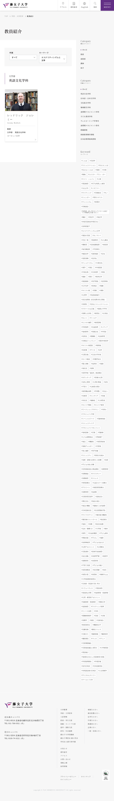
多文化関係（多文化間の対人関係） (94, 299)
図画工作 (102, 602)
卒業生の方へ (93, 720)
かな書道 (105, 240)
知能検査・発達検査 (89, 602)
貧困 (98, 170)
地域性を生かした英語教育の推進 (93, 657)
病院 (92, 620)
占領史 (105, 313)
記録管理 (102, 336)
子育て (84, 386)
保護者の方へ (93, 724)
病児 (104, 570)
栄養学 (84, 620)
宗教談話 (85, 206)
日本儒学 (95, 272)
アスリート (86, 487)
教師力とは (104, 574)
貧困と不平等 (102, 309)
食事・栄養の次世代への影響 (91, 460)
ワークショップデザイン (90, 409)
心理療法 (101, 547)
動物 (84, 174)
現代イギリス (97, 197)
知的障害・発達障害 (101, 593)
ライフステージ (87, 515)
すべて (84, 50)
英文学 (91, 217)
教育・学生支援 (66, 720)
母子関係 (95, 281)
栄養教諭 (85, 474)
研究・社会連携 (66, 731)
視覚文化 (95, 332)
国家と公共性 (86, 313)
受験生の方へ (93, 709)
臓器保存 (105, 634)
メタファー (96, 188)
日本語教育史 (97, 666)
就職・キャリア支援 (68, 724)
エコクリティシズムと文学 (91, 231)
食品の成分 (96, 501)
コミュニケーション (89, 165)
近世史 (84, 336)
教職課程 (84, 130)
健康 (101, 538)
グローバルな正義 (88, 309)
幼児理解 (96, 570)
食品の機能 (86, 506)
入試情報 (63, 717)
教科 (106, 528)
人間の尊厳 (97, 382)
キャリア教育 (99, 405)
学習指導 (85, 327)
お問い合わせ (65, 759)
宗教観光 (98, 193)
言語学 (92, 161)
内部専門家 (96, 556)
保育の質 (85, 574)
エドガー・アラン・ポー (97, 174)
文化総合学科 (86, 103)
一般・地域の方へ (94, 731)
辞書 (95, 290)
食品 (84, 441)
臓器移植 (95, 634)
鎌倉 (84, 277)
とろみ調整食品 (87, 437)
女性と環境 (86, 382)
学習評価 (98, 661)
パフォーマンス (87, 588)
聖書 (101, 286)
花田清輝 (85, 258)
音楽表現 (99, 588)
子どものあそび (98, 542)
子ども (94, 538)
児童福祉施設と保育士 (89, 648)
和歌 (103, 272)
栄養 (92, 368)
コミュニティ (86, 455)
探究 (84, 533)
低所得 (94, 364)
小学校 (98, 528)
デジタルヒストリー (89, 675)
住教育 (84, 396)
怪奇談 (94, 286)
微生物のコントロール (89, 519)
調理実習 (105, 469)
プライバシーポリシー (68, 776)
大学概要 (63, 709)
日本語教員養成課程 (88, 139)
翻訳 (84, 217)
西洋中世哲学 (103, 341)
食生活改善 (99, 524)
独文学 (99, 217)
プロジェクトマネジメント (91, 428)
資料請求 (63, 752)
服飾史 (92, 400)
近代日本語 (86, 666)
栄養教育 (85, 478)
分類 (103, 616)
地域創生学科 (86, 107)
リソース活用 (86, 611)
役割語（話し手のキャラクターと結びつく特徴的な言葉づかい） (94, 211)
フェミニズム (86, 202)
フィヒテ (93, 318)
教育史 (97, 313)
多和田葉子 (86, 226)
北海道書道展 (95, 244)
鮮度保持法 (86, 625)
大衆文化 (99, 263)
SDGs (104, 409)
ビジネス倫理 (86, 322)
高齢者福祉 (101, 419)
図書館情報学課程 (87, 134)
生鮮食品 (100, 620)
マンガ (94, 638)
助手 (82, 68)
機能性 (91, 441)
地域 (84, 524)
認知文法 (99, 496)
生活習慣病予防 (100, 510)
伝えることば (103, 165)
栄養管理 (85, 492)
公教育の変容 (95, 386)
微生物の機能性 (101, 515)
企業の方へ (92, 727)
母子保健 (95, 451)
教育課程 (98, 322)
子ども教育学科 (86, 116)
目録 (96, 616)
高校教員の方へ (94, 713)
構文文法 (85, 501)
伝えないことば (87, 170)
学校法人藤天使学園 (68, 742)
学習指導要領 (86, 661)
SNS (96, 611)
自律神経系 (86, 542)
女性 (106, 382)
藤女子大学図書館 (67, 734)
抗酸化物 (85, 629)
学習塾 (97, 391)
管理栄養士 (86, 483)
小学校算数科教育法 (89, 579)
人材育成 (102, 400)
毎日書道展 (86, 249)
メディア (105, 327)
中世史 (104, 332)
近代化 (94, 258)
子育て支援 (86, 565)
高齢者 (101, 432)
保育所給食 (101, 441)
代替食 (98, 446)
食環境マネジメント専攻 (90, 125)
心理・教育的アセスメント (91, 597)
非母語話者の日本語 (89, 671)
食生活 (84, 368)
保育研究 (95, 561)
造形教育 (85, 606)
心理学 (84, 295)
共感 (104, 170)
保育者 (94, 574)
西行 (90, 277)
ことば (84, 161)
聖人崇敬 (85, 364)
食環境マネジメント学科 (90, 112)
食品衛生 (104, 519)
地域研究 (85, 332)
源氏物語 (95, 254)
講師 (82, 63)
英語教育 (85, 183)
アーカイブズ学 (87, 680)
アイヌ (92, 350)
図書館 (92, 336)
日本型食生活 (86, 510)
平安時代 (96, 249)
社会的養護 (93, 533)
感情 (101, 290)
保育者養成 (86, 570)
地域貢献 (85, 432)
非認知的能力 (95, 295)
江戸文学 (85, 286)
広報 (93, 432)
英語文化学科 (86, 94)
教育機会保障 (86, 391)
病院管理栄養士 (98, 487)
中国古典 (85, 272)
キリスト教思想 (87, 345)
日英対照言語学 (87, 496)
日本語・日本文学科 (88, 98)
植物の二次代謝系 (99, 506)
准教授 (83, 59)
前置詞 (97, 202)
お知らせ (63, 748)
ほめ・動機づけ (87, 528)
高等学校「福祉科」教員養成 (91, 373)
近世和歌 (105, 281)
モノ (106, 193)
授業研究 (85, 561)
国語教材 (85, 281)
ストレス (95, 478)
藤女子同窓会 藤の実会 (69, 738)
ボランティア (86, 377)
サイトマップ (86, 776)
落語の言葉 (86, 235)
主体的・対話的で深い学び (91, 583)
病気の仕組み (99, 455)
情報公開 (63, 763)
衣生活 (84, 400)
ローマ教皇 (86, 359)
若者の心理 (98, 377)
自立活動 (85, 556)
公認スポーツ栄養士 (100, 483)
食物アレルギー (87, 446)
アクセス (63, 756)
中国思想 (99, 267)
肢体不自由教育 (97, 551)
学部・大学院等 (17, 16)
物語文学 (85, 254)
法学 (100, 350)
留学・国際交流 (66, 727)
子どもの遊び (97, 565)
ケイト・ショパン (88, 179)
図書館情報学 (86, 616)
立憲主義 (85, 354)
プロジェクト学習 (88, 414)
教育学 (105, 556)
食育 (106, 460)
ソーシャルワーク (88, 419)
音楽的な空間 (86, 593)
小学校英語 (104, 648)
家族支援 (85, 538)
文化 (103, 254)
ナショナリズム (87, 263)
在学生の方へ (93, 717)
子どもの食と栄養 (88, 464)
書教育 (84, 244)
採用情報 (63, 766)
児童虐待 (85, 551)
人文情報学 (103, 671)
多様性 (84, 304)
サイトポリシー (65, 779)
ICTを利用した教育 (98, 183)
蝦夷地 (98, 345)
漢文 (90, 267)
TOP (6, 16)
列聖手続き (97, 359)
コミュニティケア (88, 423)
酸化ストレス (96, 629)
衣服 (103, 396)
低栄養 (94, 492)
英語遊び (85, 652)
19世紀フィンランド (89, 341)
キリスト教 (86, 290)
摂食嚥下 (99, 437)
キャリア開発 (86, 405)
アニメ (102, 638)
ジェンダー (86, 197)
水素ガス (85, 634)
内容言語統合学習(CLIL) (90, 222)
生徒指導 (95, 327)
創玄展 (105, 244)
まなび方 (85, 188)
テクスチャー (96, 474)
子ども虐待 (104, 533)
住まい (105, 391)
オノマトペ (97, 235)
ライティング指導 (98, 606)
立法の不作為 (96, 354)
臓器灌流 (85, 638)
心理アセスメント (88, 547)
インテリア (94, 396)
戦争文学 (99, 277)
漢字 (84, 267)
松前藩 (84, 350)
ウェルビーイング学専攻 (90, 121)
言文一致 (85, 240)
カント (84, 318)
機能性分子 (97, 625)
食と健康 (85, 451)
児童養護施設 (86, 643)
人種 (99, 179)
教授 (82, 54)
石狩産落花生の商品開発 (90, 469)
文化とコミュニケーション (99, 304)
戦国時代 (95, 240)
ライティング (86, 193)
